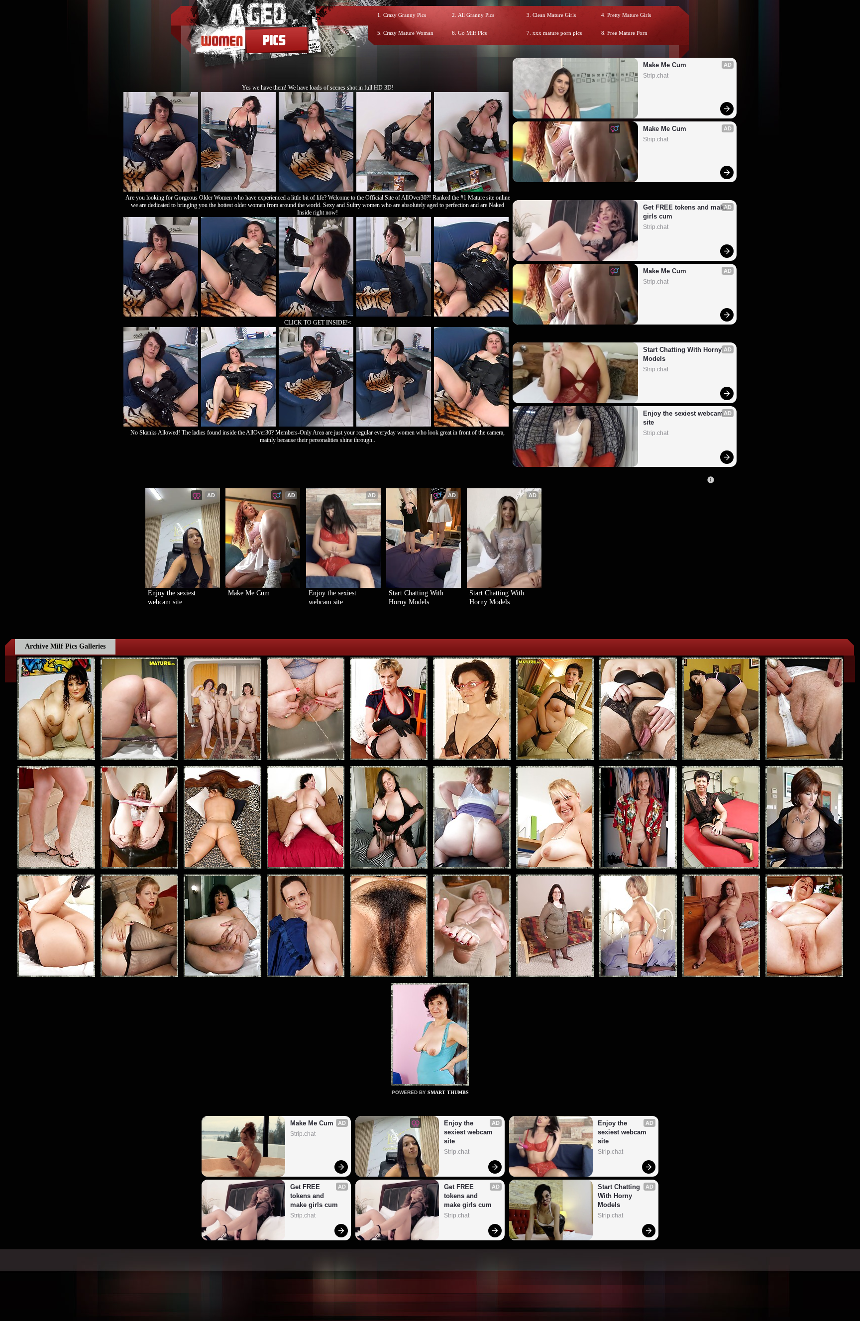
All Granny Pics (476, 15)
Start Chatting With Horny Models (683, 354)
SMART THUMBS (448, 1092)
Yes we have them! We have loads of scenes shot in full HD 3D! (318, 87)
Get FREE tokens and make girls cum (685, 212)
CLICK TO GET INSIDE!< (317, 322)
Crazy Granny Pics (404, 15)
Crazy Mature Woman (408, 33)
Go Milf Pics (472, 33)
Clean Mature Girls (554, 15)
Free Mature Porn (627, 33)
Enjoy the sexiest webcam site (684, 418)
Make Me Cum (664, 65)
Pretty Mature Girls (629, 15)
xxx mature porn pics (557, 33)
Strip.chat (655, 75)
